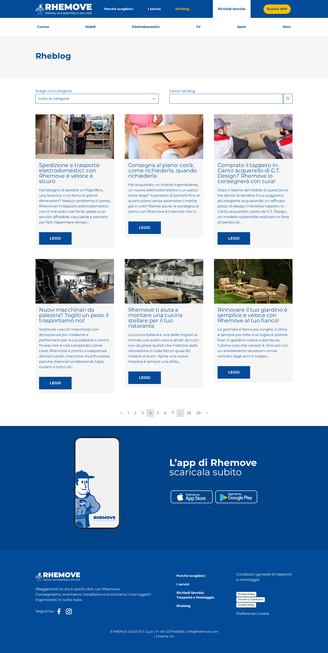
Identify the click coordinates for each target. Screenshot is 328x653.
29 (198, 413)
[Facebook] (58, 611)
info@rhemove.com (202, 632)
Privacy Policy (246, 594)
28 (189, 413)
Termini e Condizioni (250, 599)
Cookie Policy (246, 604)
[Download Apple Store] (191, 496)
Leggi (55, 238)
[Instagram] (67, 611)
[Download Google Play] (236, 496)
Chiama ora (165, 636)
